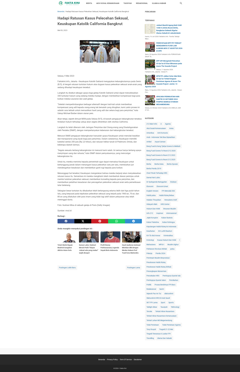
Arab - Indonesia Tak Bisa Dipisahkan (160, 137)
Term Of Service (126, 360)
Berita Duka (159, 164)
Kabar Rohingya (168, 222)
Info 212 (149, 213)
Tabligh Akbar (151, 307)
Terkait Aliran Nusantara (164, 311)
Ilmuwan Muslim (169, 209)
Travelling (150, 338)
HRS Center (165, 204)
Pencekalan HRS (152, 276)
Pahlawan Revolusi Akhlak (156, 249)
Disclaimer (138, 360)
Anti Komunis (162, 133)
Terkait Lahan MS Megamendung (159, 320)
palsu (172, 249)
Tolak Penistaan (152, 325)
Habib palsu (151, 195)
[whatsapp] (116, 221)
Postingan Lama (133, 268)
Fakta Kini (123, 368)
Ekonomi (149, 186)
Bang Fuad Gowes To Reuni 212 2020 (161, 151)
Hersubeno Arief (170, 200)
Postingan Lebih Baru (67, 268)
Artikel (148, 142)
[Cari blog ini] (181, 3)
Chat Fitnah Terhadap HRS (156, 173)
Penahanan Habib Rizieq (156, 262)
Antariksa (150, 133)
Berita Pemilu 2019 (153, 169)
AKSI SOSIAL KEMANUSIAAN (107, 3)
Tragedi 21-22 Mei (166, 329)
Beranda (101, 360)
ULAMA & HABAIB (159, 3)
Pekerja (149, 253)
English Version (152, 191)
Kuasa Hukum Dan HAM (166, 240)
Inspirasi (159, 213)
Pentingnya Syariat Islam (156, 280)
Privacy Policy (112, 360)
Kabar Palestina (152, 222)
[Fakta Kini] (70, 3)
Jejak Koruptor (152, 218)
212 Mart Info (151, 124)
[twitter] (82, 221)
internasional (171, 213)
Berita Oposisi (172, 164)
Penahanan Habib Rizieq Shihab (158, 267)
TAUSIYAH (128, 3)
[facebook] (66, 221)
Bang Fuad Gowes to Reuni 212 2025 (160, 160)
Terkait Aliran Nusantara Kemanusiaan (161, 316)
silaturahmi (168, 294)
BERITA (89, 3)
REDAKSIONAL (142, 3)
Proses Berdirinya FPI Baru (165, 285)
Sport (163, 303)
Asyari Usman (160, 142)
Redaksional (151, 289)
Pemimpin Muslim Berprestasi (158, 258)
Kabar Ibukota (166, 218)
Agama (168, 124)
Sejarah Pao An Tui (153, 294)
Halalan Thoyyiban (153, 200)
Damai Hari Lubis (153, 178)
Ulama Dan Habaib (164, 338)
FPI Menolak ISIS (168, 191)
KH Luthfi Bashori (165, 231)
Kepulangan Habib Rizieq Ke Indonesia (161, 227)
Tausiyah (164, 307)
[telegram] (133, 221)
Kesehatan (150, 231)
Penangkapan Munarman (156, 271)
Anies (171, 128)
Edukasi (173, 182)
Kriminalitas (168, 236)
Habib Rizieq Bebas (166, 195)
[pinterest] (99, 221)
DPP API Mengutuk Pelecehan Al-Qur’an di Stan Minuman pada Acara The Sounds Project (169, 63)
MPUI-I (161, 245)
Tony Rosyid (151, 329)
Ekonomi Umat (162, 186)
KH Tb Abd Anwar (153, 236)
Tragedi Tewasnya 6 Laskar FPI (158, 334)
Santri (161, 289)
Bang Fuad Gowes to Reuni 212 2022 (160, 155)
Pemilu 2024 (160, 253)
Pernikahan (173, 280)
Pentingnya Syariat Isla (171, 276)
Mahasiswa (151, 245)
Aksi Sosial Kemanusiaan (156, 128)
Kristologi (150, 240)
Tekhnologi (175, 307)
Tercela (149, 311)
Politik (148, 285)
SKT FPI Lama (152, 303)
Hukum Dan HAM (153, 209)
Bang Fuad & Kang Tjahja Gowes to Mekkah (163, 146)
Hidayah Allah (151, 204)
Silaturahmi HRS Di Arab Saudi (158, 298)
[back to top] (235, 366)
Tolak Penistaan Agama (171, 325)
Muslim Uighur (173, 245)
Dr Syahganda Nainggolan (156, 182)
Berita (148, 164)
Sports (171, 303)
